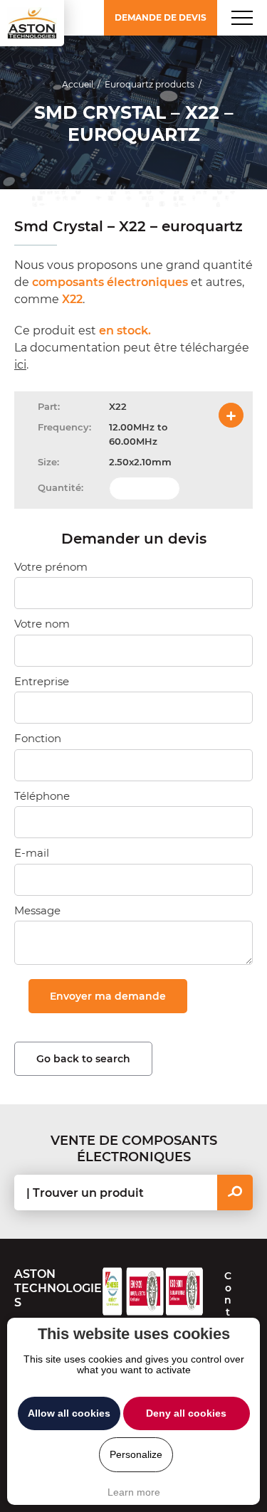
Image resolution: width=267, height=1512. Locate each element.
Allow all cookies (69, 1413)
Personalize (136, 1454)
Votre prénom (51, 566)
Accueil (77, 84)
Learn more (134, 1492)
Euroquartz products (149, 84)
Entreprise (41, 681)
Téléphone (42, 796)
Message (37, 910)
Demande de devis (160, 17)
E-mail (31, 853)
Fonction (37, 738)
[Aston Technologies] (32, 23)
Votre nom (42, 623)
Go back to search (83, 1058)
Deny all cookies (186, 1413)
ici (20, 364)
